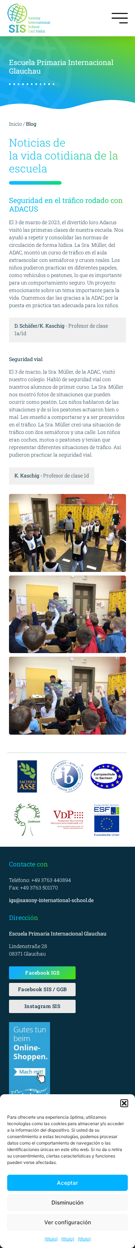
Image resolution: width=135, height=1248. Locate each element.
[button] (124, 1103)
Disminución (67, 1202)
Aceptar (67, 1182)
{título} (51, 1239)
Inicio (15, 123)
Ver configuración (67, 1222)
